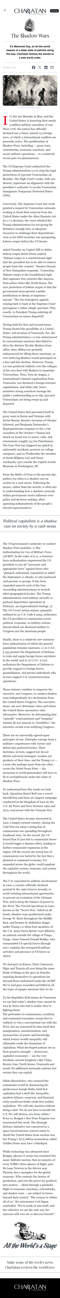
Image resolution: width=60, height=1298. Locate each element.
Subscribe (54, 11)
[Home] (30, 25)
